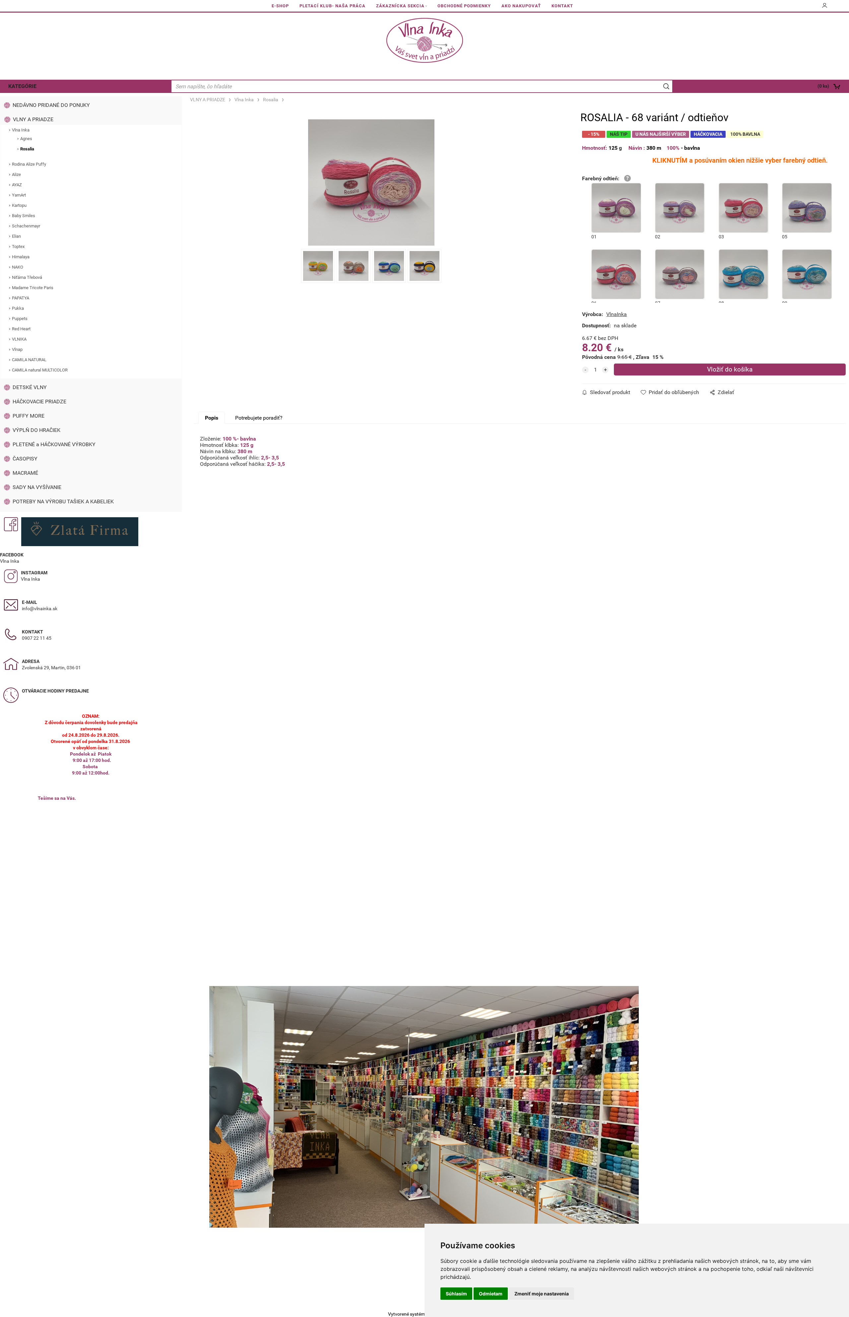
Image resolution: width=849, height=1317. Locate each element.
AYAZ (17, 184)
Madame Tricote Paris (32, 287)
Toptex (18, 246)
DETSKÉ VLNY (30, 387)
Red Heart (21, 328)
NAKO (17, 267)
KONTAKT (562, 5)
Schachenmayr (26, 225)
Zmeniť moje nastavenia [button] (541, 1293)
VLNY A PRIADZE (33, 119)
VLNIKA (19, 339)
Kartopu (19, 205)
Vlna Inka (21, 129)
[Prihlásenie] (825, 7)
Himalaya (21, 256)
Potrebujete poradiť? (259, 418)
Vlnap (17, 349)
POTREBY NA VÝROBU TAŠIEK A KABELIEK (63, 501)
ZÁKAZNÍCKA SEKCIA (400, 5)
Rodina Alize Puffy (29, 164)
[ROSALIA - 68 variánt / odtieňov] (371, 182)
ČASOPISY (25, 458)
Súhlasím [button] (456, 1293)
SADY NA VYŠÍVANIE (37, 487)
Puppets (20, 318)
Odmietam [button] (490, 1293)
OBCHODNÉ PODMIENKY (464, 5)
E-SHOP (280, 5)
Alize (16, 174)
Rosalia (27, 148)
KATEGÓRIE (22, 86)
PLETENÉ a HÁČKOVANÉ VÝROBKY (54, 444)
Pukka (18, 308)
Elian (16, 236)
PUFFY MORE (28, 416)
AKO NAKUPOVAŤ (521, 5)
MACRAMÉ (25, 473)
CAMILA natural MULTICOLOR (40, 370)
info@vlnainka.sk (39, 608)
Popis (211, 418)
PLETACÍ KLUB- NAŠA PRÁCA (332, 5)
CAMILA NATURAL (29, 359)
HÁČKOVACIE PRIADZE (39, 401)
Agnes (26, 138)
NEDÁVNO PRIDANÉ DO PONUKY (51, 105)
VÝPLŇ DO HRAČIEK (36, 430)
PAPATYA (20, 297)
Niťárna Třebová (27, 277)
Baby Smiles (23, 215)
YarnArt (19, 195)
